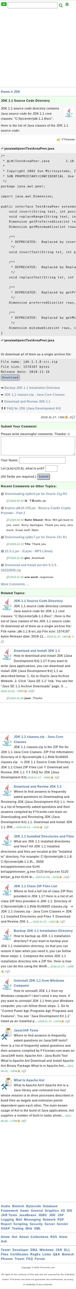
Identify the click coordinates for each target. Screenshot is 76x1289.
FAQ (29, 1258)
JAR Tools (9, 1215)
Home (5, 91)
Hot (14, 1236)
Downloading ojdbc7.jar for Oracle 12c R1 (36, 537)
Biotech (18, 1206)
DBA (34, 1249)
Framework (9, 1210)
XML (37, 1228)
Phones (7, 1258)
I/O (63, 1210)
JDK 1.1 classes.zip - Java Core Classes (34, 394)
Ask (4, 1241)
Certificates (19, 1254)
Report (6, 1224)
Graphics (52, 1210)
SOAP (5, 1228)
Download (10, 377)
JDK (17, 91)
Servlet (62, 1224)
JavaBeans (27, 1215)
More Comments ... (15, 584)
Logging (7, 1219)
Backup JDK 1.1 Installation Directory (32, 387)
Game (24, 1210)
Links (46, 1254)
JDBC (42, 1215)
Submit (44, 476)
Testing (18, 1228)
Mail (19, 1219)
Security (36, 1224)
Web (28, 1228)
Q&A (56, 1254)
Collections (40, 1236)
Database (50, 1206)
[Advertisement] (38, 49)
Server (50, 1224)
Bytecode (33, 1206)
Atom (63, 1236)
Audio (5, 1206)
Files (4, 1254)
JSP (61, 1215)
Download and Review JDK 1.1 (27, 401)
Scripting (20, 1224)
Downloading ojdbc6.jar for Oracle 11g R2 (36, 493)
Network (49, 1219)
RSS (53, 1236)
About (24, 1236)
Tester (6, 1249)
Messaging (32, 1219)
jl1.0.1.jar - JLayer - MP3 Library (29, 551)
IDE (69, 1210)
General (37, 1210)
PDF (61, 1219)
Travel (19, 1258)
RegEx (35, 1254)
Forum (40, 1258)
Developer (21, 1249)
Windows (46, 1249)
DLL (67, 1249)
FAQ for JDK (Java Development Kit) (34, 408)
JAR (59, 1249)
